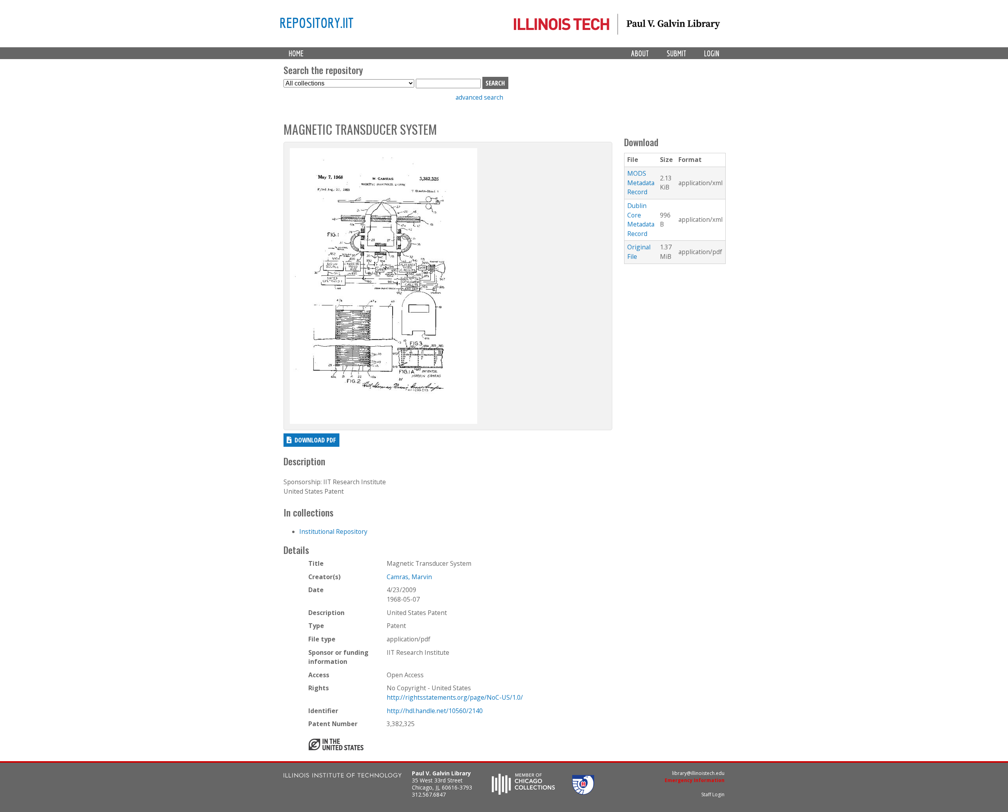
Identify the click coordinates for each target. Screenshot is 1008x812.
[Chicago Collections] (523, 792)
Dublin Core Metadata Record (640, 219)
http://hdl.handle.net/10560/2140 (435, 710)
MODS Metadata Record (640, 182)
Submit (676, 53)
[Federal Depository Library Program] (583, 792)
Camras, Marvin (409, 576)
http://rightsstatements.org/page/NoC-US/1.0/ (455, 697)
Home (296, 53)
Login (711, 53)
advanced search (479, 97)
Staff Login (712, 794)
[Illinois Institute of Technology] (343, 776)
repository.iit (317, 22)
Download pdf (315, 439)
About (640, 53)
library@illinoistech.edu (698, 773)
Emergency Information (694, 780)
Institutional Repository (333, 531)
